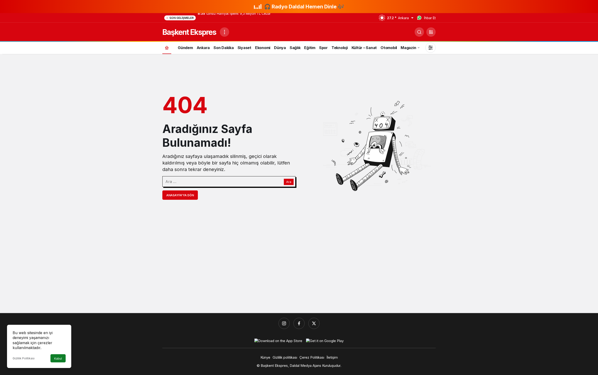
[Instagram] (284, 323)
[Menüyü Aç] (224, 32)
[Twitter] (314, 323)
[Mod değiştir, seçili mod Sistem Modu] (430, 48)
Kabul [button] (58, 358)
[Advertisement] (299, 273)
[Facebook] (299, 323)
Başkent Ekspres (189, 32)
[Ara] (419, 32)
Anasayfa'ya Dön (180, 195)
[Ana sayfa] (167, 47)
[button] (431, 32)
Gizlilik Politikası (24, 358)
